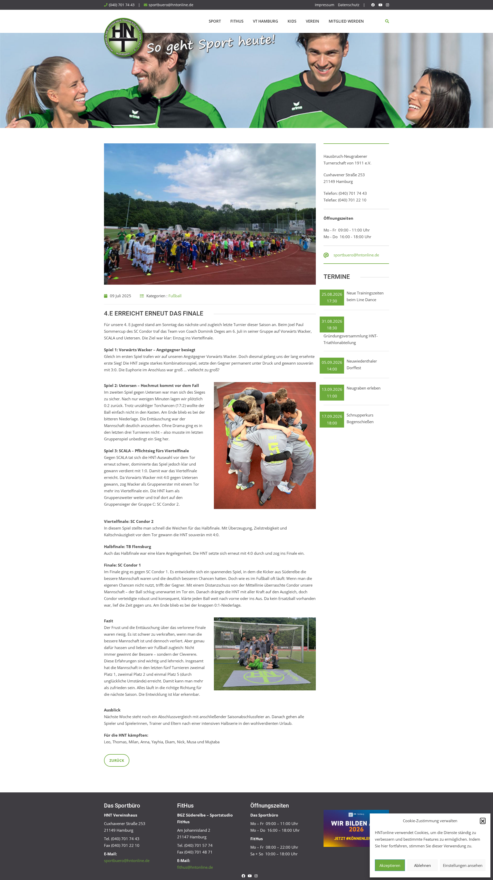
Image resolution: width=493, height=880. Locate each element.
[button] (482, 820)
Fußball (175, 295)
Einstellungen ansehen (462, 865)
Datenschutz (348, 5)
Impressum (324, 5)
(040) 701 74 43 (122, 5)
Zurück (116, 760)
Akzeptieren (390, 865)
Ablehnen (422, 865)
